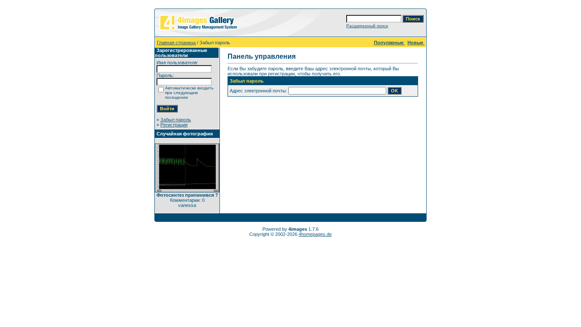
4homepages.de (315, 234)
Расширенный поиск (367, 25)
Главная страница (176, 42)
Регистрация (174, 124)
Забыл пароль (175, 119)
